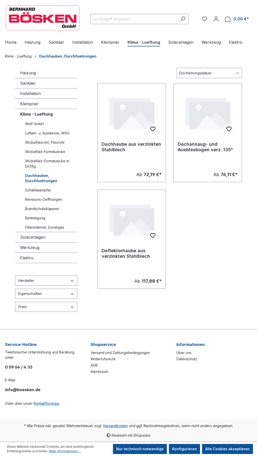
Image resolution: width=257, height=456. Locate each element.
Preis (22, 307)
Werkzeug (29, 247)
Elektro (27, 257)
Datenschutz (186, 359)
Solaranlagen (32, 237)
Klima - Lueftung (36, 114)
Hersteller (26, 280)
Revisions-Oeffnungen (43, 199)
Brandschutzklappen (42, 209)
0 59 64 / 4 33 (18, 367)
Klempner (29, 103)
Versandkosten (115, 426)
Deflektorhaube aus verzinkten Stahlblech (126, 253)
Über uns (183, 352)
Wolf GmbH (34, 124)
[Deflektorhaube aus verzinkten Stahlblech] (132, 219)
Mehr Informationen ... (65, 451)
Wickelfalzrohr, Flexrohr (45, 142)
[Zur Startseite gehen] (42, 18)
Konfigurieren (184, 449)
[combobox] (133, 19)
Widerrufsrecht (103, 359)
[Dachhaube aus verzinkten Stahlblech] (132, 112)
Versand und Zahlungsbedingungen (120, 352)
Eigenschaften (30, 293)
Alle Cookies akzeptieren (227, 449)
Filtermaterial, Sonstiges (44, 227)
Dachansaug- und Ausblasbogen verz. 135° (205, 146)
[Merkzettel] (204, 19)
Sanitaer (28, 83)
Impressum (99, 371)
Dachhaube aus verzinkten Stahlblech (131, 146)
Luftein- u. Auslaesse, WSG (47, 133)
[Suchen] (183, 19)
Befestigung (35, 218)
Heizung (28, 72)
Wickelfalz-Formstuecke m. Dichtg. (47, 163)
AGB (94, 365)
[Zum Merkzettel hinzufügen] (153, 129)
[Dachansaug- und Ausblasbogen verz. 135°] (208, 112)
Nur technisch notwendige (140, 449)
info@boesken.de (22, 389)
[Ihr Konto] (216, 19)
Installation (30, 93)
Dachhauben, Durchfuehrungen (41, 178)
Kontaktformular (46, 403)
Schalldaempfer (38, 190)
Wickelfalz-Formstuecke (45, 151)
